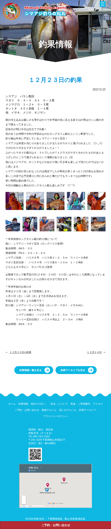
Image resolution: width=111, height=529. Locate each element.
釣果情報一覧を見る (30, 370)
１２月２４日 (94, 352)
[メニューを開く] (103, 4)
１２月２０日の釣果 (20, 352)
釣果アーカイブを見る (73, 370)
